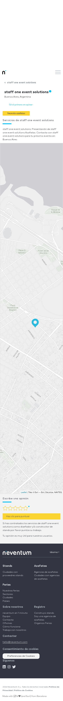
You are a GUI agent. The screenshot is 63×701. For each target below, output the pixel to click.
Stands (7, 566)
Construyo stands (44, 613)
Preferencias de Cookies (21, 656)
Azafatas (40, 566)
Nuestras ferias (11, 591)
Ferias (6, 584)
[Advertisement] (31, 33)
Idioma (54, 552)
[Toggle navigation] (58, 72)
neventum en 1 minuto (15, 613)
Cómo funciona (11, 627)
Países (6, 601)
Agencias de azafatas (46, 572)
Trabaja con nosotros (14, 630)
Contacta (8, 620)
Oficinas (7, 623)
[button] (16, 113)
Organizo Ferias (43, 623)
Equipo (6, 616)
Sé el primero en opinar (21, 105)
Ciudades (8, 597)
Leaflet (24, 492)
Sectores (8, 594)
